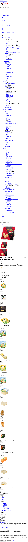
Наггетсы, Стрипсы (8, 126)
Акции (2, 214)
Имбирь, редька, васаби (9, 160)
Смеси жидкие (8, 66)
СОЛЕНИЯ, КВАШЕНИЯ (8, 198)
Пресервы (7, 106)
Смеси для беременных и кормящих (10, 65)
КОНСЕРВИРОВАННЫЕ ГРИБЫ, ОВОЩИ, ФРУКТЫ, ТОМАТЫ (13, 164)
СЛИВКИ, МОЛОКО (7, 145)
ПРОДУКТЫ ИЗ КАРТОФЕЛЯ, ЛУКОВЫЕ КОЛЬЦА (11, 199)
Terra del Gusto (8, 138)
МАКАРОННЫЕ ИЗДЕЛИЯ (8, 177)
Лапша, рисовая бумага (9, 162)
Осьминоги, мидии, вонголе (9, 95)
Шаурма (7, 129)
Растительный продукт (9, 206)
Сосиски (7, 116)
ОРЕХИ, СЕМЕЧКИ (7, 188)
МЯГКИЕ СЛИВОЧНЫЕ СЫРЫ (9, 140)
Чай (6, 80)
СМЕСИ (6, 63)
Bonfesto (7, 142)
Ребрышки (7, 125)
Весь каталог (4, 503)
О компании (3, 216)
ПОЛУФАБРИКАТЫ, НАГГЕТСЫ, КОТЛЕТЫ (10, 123)
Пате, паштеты (8, 119)
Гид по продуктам (5, 504)
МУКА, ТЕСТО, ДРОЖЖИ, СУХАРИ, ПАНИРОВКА (11, 184)
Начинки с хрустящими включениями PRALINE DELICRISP (13, 48)
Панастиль (7, 193)
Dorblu (7, 134)
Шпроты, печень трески (9, 101)
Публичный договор (5, 509)
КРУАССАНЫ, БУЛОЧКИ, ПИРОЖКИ (9, 212)
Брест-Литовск (8, 139)
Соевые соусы (8, 152)
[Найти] (7, 7)
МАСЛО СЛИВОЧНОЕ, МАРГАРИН (9, 146)
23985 (2, 272)
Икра (6, 93)
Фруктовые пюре (8, 56)
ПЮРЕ (5, 70)
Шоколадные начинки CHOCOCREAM (11, 47)
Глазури (7, 43)
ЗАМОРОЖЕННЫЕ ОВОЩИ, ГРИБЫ (9, 195)
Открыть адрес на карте (5, 527)
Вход (2, 220)
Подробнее (1, 408)
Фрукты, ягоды (8, 166)
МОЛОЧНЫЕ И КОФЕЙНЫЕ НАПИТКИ (10, 83)
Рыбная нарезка (8, 105)
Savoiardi (7, 51)
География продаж (4, 498)
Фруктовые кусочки (8, 77)
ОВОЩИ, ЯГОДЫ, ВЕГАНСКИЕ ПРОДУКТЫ (9, 189)
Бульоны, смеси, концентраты (10, 173)
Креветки (7, 94)
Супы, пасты (7, 163)
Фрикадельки (7, 128)
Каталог (3, 224)
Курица (7, 122)
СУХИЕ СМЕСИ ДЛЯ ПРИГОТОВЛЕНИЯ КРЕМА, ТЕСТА (12, 52)
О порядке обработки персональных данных (5, 510)
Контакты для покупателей (6, 508)
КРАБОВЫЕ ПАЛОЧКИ (8, 107)
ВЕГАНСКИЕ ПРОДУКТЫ (8, 203)
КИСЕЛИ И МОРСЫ (7, 84)
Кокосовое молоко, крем (9, 161)
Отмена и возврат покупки (6, 507)
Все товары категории (9, 50)
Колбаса (7, 117)
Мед (6, 57)
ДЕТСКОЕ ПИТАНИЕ (6, 61)
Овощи (7, 197)
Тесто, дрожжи (8, 187)
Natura (7, 143)
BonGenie (7, 60)
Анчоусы (7, 99)
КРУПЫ (6, 178)
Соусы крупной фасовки (9, 156)
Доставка (4, 506)
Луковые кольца (8, 201)
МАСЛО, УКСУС (7, 181)
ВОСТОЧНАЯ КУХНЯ (8, 158)
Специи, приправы (8, 176)
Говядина (7, 113)
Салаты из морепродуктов (9, 96)
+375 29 (2, 2)
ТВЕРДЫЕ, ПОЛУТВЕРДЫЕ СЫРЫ (9, 135)
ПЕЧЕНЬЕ (6, 49)
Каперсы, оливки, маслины (9, 167)
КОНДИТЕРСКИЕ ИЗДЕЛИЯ (7, 38)
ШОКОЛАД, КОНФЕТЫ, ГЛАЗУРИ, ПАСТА (10, 40)
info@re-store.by (2, 0)
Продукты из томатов (9, 169)
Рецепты (3, 217)
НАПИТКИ (6, 78)
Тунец (7, 100)
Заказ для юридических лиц (3, 1)
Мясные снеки (8, 118)
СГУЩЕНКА (6, 53)
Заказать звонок (4, 526)
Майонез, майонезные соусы (9, 155)
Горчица (7, 154)
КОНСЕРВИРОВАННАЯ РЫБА (9, 97)
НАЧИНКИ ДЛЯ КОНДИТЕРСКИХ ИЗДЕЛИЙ (11, 44)
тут (13, 540)
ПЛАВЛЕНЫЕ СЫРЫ (7, 147)
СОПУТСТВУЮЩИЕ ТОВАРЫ (7, 213)
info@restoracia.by (2, 522)
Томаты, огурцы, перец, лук (9, 168)
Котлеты (7, 127)
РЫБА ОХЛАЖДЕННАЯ (8, 108)
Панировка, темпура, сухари (9, 186)
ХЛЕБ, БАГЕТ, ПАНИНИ (8, 211)
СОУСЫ (6, 150)
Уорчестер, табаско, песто (9, 153)
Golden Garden (8, 194)
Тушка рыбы (7, 89)
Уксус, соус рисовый (8, 183)
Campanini (7, 180)
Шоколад (7, 42)
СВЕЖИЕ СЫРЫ (7, 144)
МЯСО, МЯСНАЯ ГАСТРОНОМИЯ (7, 109)
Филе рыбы (7, 90)
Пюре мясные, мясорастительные (10, 73)
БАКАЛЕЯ (4, 148)
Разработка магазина (2, 532)
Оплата (3, 215)
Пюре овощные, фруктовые (9, 72)
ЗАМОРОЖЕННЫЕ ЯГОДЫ (8, 191)
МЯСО (5, 111)
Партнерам (3, 499)
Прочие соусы (8, 157)
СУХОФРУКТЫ (7, 202)
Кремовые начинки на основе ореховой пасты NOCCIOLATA (14, 46)
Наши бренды (5, 505)
